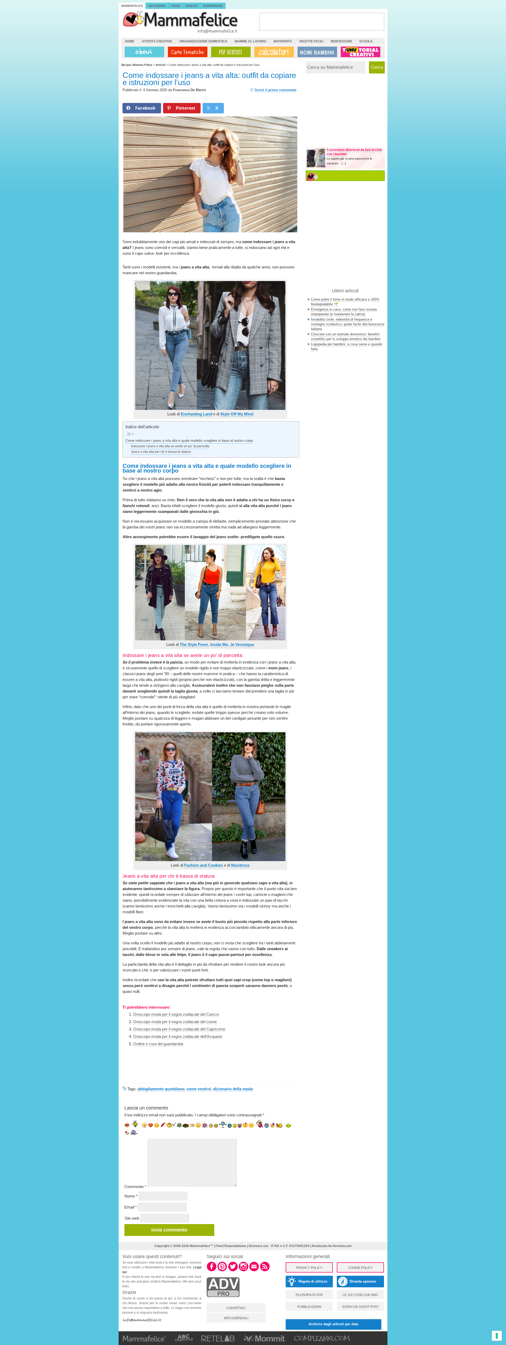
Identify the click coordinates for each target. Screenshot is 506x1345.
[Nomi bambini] (316, 51)
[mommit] (223, 1300)
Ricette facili (311, 41)
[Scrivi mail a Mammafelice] (254, 1270)
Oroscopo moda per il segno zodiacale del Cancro (176, 1014)
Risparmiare (213, 5)
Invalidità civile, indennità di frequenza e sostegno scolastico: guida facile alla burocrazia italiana (347, 324)
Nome (131, 1196)
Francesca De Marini (189, 90)
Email (130, 1207)
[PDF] (230, 51)
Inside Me (219, 644)
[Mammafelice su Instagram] (244, 1270)
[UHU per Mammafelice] (361, 51)
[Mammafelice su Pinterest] (222, 1270)
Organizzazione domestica (203, 41)
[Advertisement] (321, 21)
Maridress (240, 865)
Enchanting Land (196, 414)
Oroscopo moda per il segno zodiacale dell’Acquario (177, 1036)
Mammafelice (132, 5)
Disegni (191, 5)
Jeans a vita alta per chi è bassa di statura (161, 452)
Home (129, 41)
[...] (344, 163)
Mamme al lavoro (250, 41)
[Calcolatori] (273, 51)
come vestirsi (199, 1089)
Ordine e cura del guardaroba (158, 1044)
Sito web (131, 1218)
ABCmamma (157, 5)
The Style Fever (194, 644)
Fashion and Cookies (203, 865)
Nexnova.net (342, 1246)
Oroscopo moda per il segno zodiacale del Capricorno (179, 1029)
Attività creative (157, 41)
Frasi (175, 5)
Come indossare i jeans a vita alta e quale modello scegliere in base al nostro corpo (189, 441)
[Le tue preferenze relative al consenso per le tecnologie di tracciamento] (497, 1336)
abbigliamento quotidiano (161, 1089)
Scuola (366, 41)
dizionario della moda (233, 1089)
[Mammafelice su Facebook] (212, 1270)
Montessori (341, 41)
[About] (143, 51)
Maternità (283, 41)
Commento (135, 1186)
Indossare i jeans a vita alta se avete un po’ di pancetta (170, 446)
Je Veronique (242, 644)
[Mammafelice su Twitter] (233, 1270)
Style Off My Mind (236, 414)
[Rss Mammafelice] (265, 1270)
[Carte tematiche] (186, 51)
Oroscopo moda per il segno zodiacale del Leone (175, 1021)
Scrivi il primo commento (275, 90)
